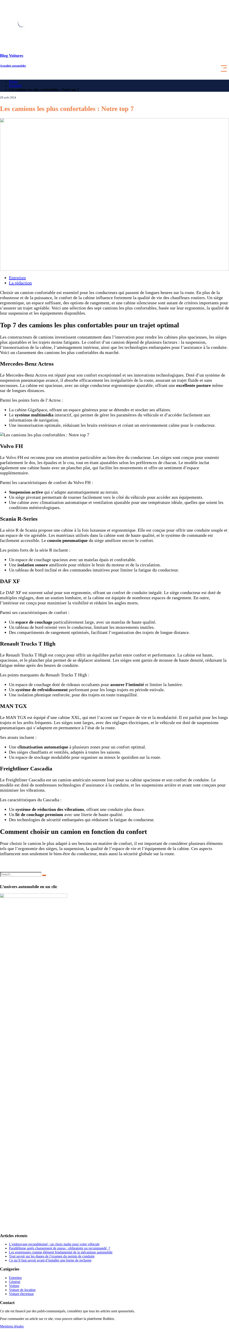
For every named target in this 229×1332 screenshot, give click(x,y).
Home (13, 81)
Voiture (14, 1286)
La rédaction (20, 282)
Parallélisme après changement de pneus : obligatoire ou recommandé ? (59, 1248)
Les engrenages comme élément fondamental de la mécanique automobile (60, 1252)
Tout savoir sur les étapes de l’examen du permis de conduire (52, 1256)
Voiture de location (22, 1290)
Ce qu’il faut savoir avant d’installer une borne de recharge (50, 1260)
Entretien (15, 85)
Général (14, 1282)
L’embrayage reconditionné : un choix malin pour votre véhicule (54, 1244)
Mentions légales (12, 1326)
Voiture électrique (21, 1294)
